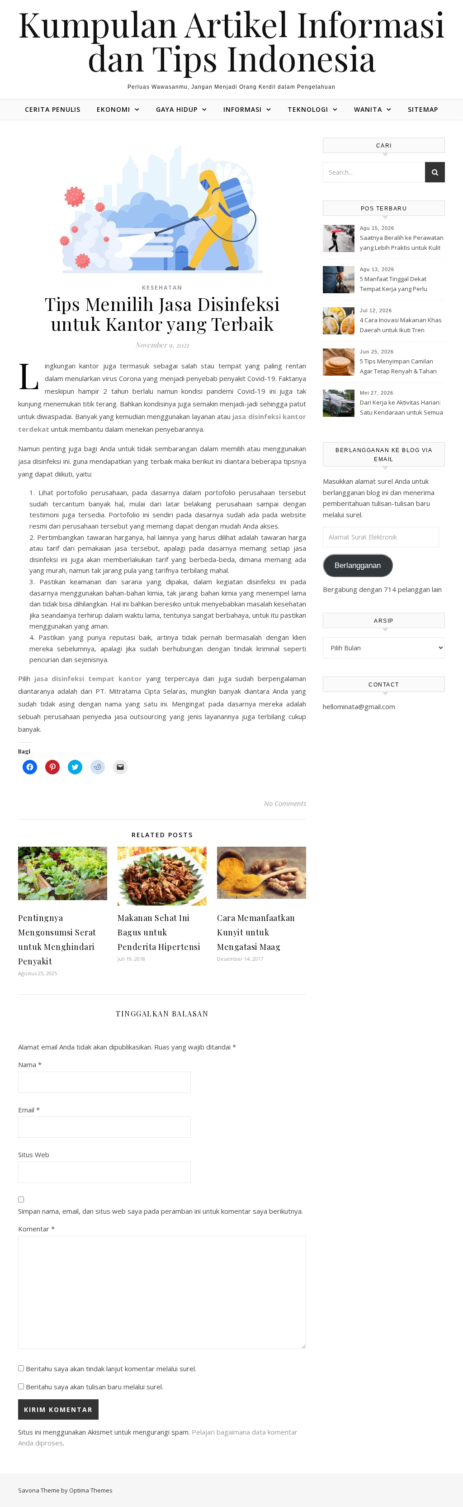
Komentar (36, 1228)
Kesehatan (162, 287)
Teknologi (308, 109)
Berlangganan (358, 565)
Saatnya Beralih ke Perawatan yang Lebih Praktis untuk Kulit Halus (402, 243)
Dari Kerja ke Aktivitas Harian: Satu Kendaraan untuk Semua (401, 407)
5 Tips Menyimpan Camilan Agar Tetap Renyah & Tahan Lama (398, 367)
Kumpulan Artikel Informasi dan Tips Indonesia (231, 41)
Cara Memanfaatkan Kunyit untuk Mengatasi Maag (256, 932)
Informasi (242, 109)
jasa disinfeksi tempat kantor (88, 678)
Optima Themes (91, 1490)
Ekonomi (113, 109)
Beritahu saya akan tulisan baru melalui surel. (94, 1386)
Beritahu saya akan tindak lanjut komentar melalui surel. (111, 1368)
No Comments (285, 803)
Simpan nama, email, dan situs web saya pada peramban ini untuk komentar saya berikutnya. (160, 1211)
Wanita (368, 109)
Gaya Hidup (177, 109)
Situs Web (33, 1154)
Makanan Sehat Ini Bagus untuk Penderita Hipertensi (159, 932)
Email (29, 1109)
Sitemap (423, 109)
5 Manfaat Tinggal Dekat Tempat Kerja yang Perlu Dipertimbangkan (393, 285)
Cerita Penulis (52, 109)
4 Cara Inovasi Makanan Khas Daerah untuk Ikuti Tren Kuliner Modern (401, 326)
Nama (30, 1064)
